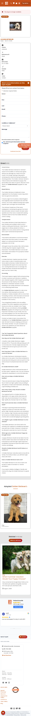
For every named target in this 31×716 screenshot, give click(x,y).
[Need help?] (3, 713)
